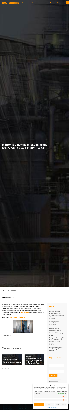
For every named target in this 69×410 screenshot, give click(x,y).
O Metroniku (60, 2)
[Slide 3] (5, 368)
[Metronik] (10, 3)
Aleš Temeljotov (25, 312)
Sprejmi (39, 404)
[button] (66, 385)
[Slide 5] (8, 368)
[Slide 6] (10, 368)
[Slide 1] (2, 368)
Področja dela (26, 2)
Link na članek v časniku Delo (17, 317)
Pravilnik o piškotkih (46, 407)
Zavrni (49, 404)
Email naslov (52, 369)
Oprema (34, 2)
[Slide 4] (7, 368)
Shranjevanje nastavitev (61, 404)
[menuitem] (26, 3)
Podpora (52, 2)
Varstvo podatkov (54, 407)
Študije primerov (43, 2)
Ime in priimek (53, 363)
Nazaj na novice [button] (12, 290)
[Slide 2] (4, 368)
